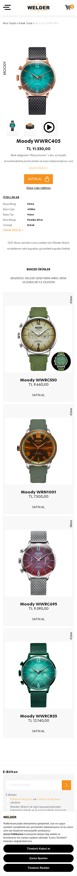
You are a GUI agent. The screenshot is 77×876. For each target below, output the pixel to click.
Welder (38, 7)
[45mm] (38, 375)
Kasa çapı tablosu (38, 188)
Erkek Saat (25, 23)
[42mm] (38, 711)
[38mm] (38, 599)
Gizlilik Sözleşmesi (48, 799)
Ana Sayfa (9, 23)
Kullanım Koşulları (21, 799)
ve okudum (35, 801)
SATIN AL (35, 179)
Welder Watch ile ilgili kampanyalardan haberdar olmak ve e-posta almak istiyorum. (38, 808)
